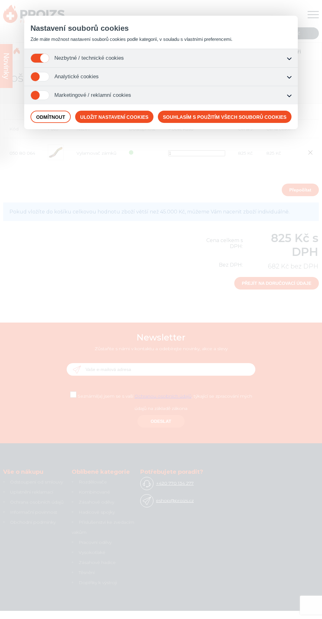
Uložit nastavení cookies (114, 117)
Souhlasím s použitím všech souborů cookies (224, 117)
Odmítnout (50, 117)
